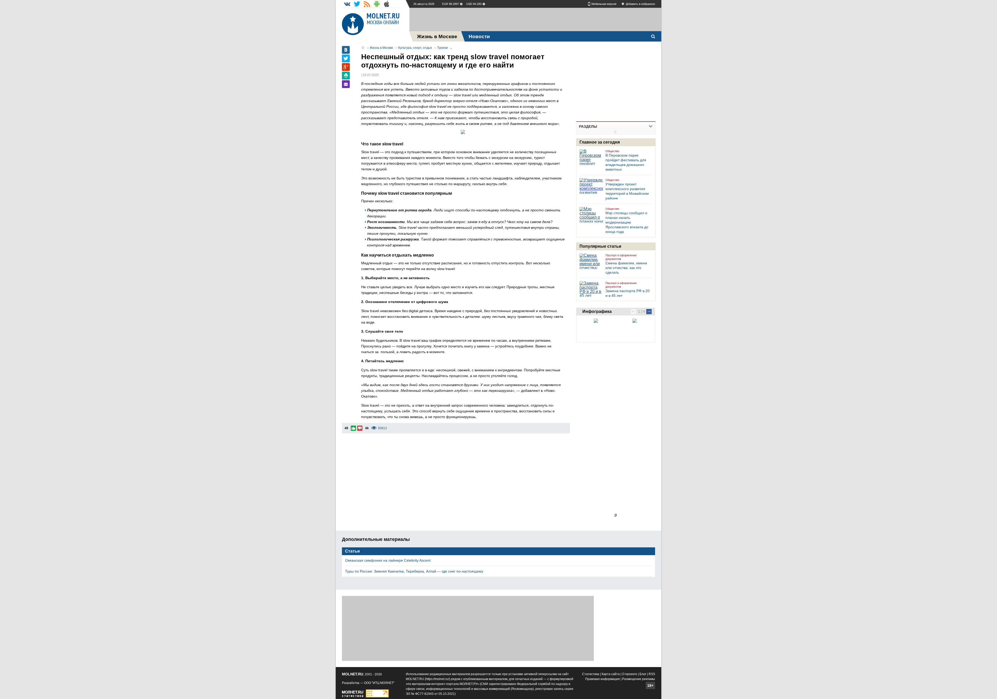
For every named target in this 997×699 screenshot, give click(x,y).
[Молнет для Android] (377, 4)
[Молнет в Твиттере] (357, 4)
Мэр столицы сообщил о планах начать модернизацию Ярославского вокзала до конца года (626, 222)
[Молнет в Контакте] (347, 4)
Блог (642, 674)
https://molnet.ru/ (437, 679)
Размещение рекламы (638, 679)
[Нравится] (353, 428)
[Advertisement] (535, 19)
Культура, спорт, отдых (415, 48)
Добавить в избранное (640, 3)
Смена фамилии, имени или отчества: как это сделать (626, 267)
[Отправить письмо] (346, 84)
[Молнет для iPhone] (386, 4)
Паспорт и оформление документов (621, 257)
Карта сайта (611, 674)
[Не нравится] (359, 428)
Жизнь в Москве (381, 48)
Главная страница (363, 47)
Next (649, 311)
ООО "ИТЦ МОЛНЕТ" (379, 683)
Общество (612, 151)
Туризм (442, 48)
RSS (652, 674)
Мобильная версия (603, 3)
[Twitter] (346, 58)
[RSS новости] (367, 4)
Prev (633, 311)
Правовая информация (602, 679)
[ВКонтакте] (346, 50)
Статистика (590, 674)
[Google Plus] (346, 67)
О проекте (629, 674)
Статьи (352, 551)
